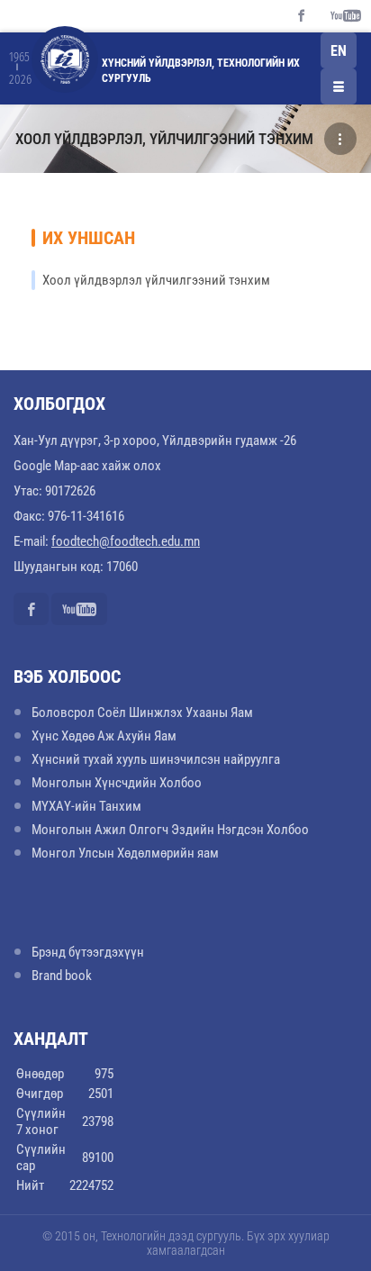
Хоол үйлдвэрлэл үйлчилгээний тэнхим (156, 280)
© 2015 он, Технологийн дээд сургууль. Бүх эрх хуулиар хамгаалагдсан (186, 1243)
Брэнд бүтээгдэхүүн (88, 952)
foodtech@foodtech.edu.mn (125, 541)
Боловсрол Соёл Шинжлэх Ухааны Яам (142, 712)
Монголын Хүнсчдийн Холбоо (117, 783)
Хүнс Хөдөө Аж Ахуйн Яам (104, 736)
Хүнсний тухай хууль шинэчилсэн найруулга (156, 759)
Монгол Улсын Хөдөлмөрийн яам (125, 853)
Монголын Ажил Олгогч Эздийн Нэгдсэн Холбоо (170, 830)
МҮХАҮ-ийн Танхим (86, 806)
